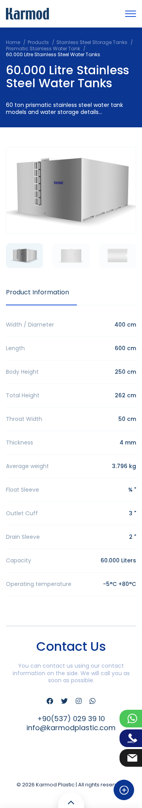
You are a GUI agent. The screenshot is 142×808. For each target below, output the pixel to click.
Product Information (37, 292)
